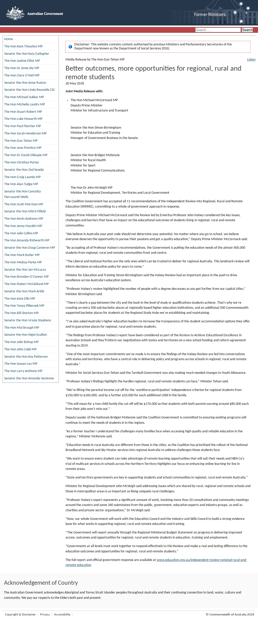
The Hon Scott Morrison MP (23, 204)
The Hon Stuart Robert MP (23, 112)
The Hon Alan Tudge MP (21, 184)
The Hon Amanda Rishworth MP (26, 240)
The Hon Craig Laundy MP (22, 177)
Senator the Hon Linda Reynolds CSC (29, 90)
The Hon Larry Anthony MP (23, 371)
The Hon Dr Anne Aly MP (21, 68)
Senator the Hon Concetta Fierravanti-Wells (22, 194)
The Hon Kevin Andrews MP (23, 218)
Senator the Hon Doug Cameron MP (29, 247)
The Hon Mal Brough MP (21, 327)
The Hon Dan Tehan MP (21, 141)
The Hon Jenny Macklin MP (23, 226)
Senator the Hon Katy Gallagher (26, 53)
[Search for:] (218, 30)
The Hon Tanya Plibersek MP (24, 305)
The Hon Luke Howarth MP (23, 119)
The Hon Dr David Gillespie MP (25, 155)
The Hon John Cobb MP (20, 349)
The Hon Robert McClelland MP (26, 284)
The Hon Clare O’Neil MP (21, 75)
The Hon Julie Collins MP (21, 233)
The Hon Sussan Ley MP (20, 363)
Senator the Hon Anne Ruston (25, 82)
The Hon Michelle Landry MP (24, 104)
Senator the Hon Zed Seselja (24, 170)
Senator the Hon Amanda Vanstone (29, 378)
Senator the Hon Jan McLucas (25, 269)
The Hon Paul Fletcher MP (22, 126)
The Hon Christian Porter (21, 162)
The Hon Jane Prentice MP (22, 148)
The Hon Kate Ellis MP (19, 298)
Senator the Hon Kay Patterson (26, 356)
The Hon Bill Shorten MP (21, 313)
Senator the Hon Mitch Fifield (25, 211)
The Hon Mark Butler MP (22, 255)
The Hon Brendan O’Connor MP (26, 276)
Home (8, 39)
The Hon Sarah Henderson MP (25, 133)
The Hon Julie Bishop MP (21, 342)
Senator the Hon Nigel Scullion (25, 334)
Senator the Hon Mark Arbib (24, 291)
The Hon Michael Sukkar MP (24, 97)
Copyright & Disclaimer (20, 614)
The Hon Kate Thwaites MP (23, 46)
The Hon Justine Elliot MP (22, 61)
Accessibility (62, 614)
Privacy (45, 614)
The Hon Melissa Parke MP (23, 262)
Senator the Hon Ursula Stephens (27, 320)
